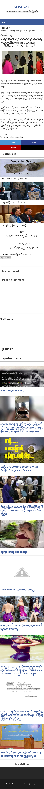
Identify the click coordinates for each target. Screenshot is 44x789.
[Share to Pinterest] (10, 257)
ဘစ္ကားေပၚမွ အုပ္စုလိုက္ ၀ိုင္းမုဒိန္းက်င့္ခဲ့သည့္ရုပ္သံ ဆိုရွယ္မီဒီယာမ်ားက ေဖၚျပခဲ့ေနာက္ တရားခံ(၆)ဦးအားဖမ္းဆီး (21, 428)
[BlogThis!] (3, 257)
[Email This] (1, 257)
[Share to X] (6, 257)
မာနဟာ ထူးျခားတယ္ (12, 390)
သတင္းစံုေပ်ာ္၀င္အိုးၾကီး (13, 46)
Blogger (25, 764)
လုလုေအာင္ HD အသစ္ (13, 551)
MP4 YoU (22, 7)
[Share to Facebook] (8, 257)
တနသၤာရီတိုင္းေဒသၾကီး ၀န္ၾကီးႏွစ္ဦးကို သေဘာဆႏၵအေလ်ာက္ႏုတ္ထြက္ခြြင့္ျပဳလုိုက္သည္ (21, 715)
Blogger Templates (32, 784)
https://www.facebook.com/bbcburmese (12, 137)
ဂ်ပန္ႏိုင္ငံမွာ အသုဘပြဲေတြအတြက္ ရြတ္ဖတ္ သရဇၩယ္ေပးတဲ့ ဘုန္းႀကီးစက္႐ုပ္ (21, 510)
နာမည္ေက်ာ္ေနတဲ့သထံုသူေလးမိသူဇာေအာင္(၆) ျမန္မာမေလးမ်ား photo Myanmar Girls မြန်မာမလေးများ (21, 670)
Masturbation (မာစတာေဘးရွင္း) (19, 589)
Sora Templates (19, 784)
